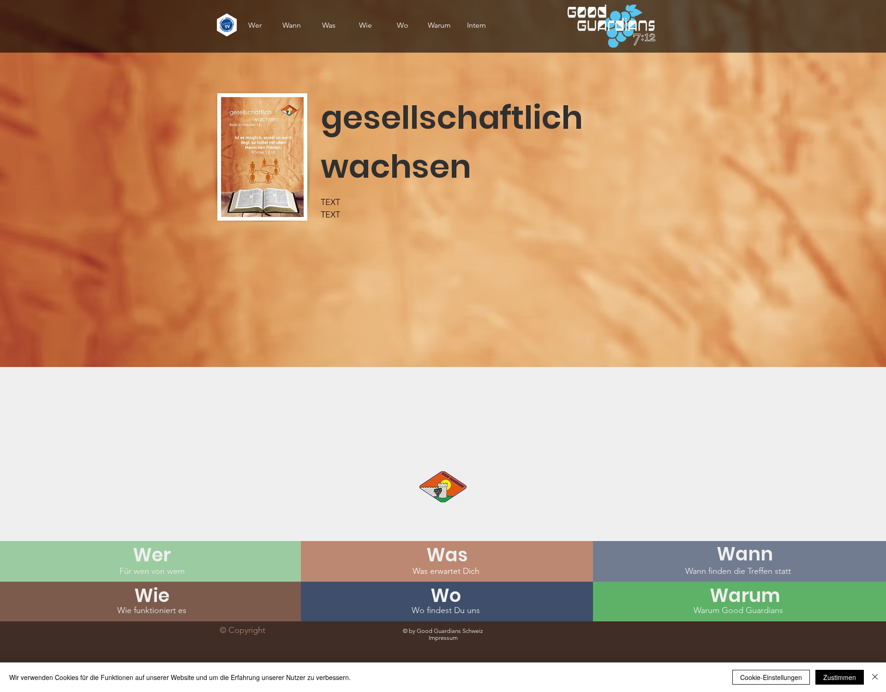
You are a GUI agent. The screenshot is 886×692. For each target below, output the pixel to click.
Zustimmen (839, 677)
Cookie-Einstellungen (771, 677)
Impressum (443, 637)
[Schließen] (874, 677)
